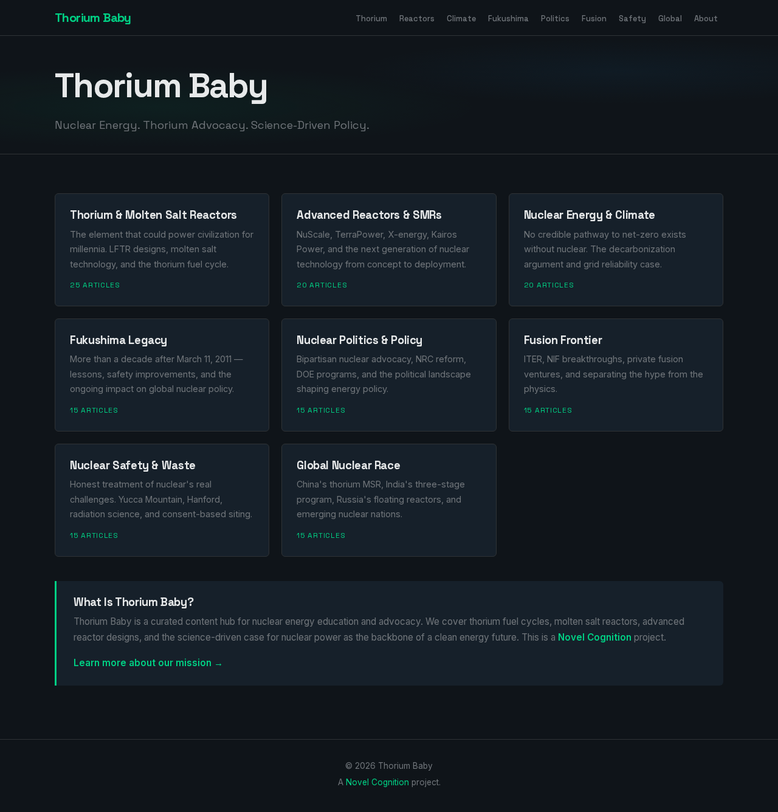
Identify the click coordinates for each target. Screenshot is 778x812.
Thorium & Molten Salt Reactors (153, 215)
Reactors (417, 18)
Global (670, 18)
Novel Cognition (595, 637)
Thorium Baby (93, 18)
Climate (461, 18)
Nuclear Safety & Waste (133, 465)
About (706, 18)
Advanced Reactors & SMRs (369, 215)
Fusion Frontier (563, 340)
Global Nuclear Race (348, 465)
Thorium (371, 18)
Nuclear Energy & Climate (589, 215)
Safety (632, 18)
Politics (555, 18)
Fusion (594, 18)
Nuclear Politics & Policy (359, 340)
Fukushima (508, 18)
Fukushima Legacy (118, 340)
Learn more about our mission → (148, 663)
